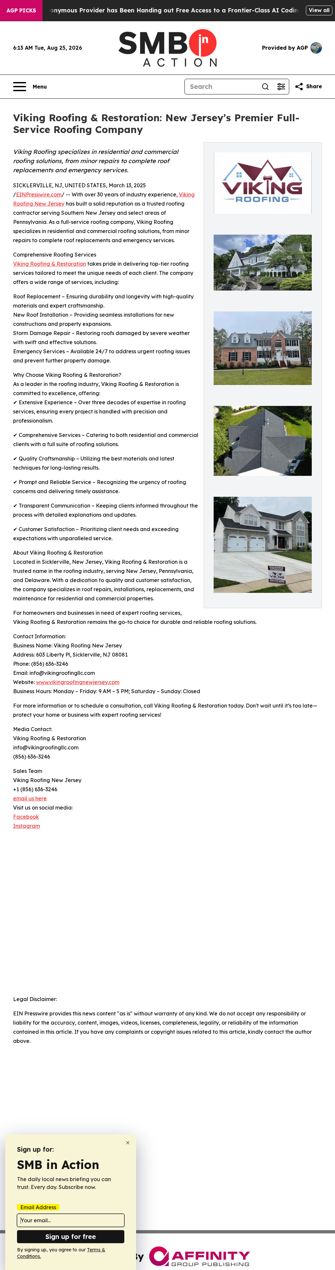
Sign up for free (70, 1236)
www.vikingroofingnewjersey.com (77, 682)
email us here (30, 798)
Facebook (26, 816)
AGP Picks (21, 10)
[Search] (265, 86)
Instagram (26, 826)
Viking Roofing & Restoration (49, 263)
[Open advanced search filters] (281, 86)
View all (319, 10)
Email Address (38, 1207)
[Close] (128, 1143)
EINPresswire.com (39, 194)
